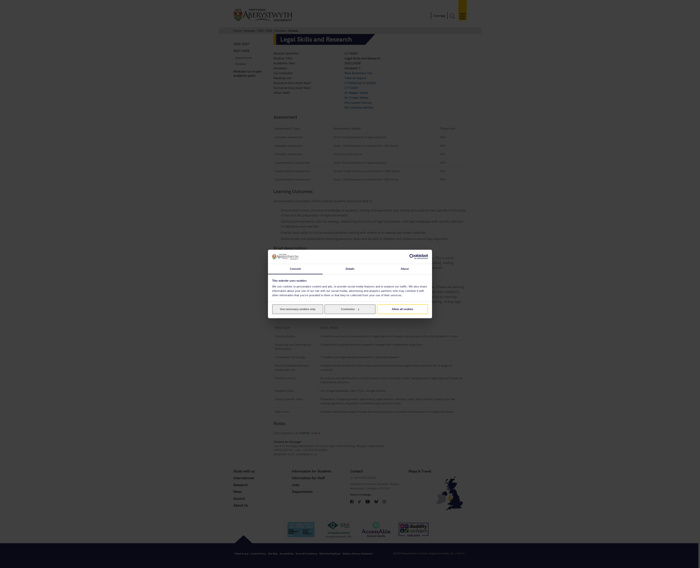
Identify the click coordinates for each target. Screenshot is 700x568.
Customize (348, 309)
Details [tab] (350, 268)
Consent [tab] (295, 268)
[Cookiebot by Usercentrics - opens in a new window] (412, 256)
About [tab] (405, 268)
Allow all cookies (402, 309)
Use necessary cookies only (297, 309)
